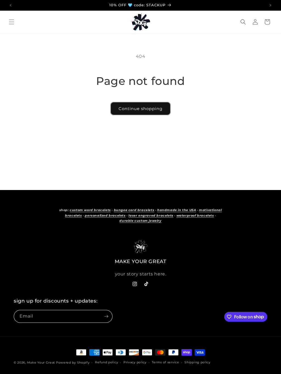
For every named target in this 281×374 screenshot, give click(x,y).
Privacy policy (135, 362)
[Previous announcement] (11, 5)
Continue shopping (140, 108)
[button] (11, 22)
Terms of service (165, 362)
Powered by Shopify (73, 362)
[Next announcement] (270, 5)
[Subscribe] (106, 316)
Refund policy (106, 362)
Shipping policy (197, 362)
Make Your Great (41, 362)
